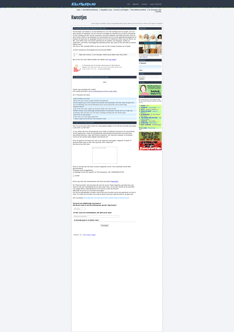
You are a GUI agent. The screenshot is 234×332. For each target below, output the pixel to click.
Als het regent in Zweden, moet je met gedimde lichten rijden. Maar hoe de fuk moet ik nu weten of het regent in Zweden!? (127, 23)
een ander (112, 59)
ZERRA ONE (144, 123)
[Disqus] (105, 260)
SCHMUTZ (144, 107)
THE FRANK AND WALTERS (149, 117)
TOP (84, 235)
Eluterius (83, 4)
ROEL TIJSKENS (146, 124)
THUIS (88, 235)
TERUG (93, 235)
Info (128, 4)
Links (78, 10)
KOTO (143, 109)
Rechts (158, 12)
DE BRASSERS (145, 114)
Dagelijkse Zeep (106, 10)
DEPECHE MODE (146, 111)
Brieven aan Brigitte (121, 10)
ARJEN (143, 105)
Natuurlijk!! (114, 181)
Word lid (145, 57)
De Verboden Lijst (154, 10)
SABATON (144, 121)
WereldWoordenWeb (138, 10)
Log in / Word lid (155, 4)
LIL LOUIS (144, 128)
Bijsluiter (136, 4)
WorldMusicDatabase (90, 10)
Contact (144, 4)
